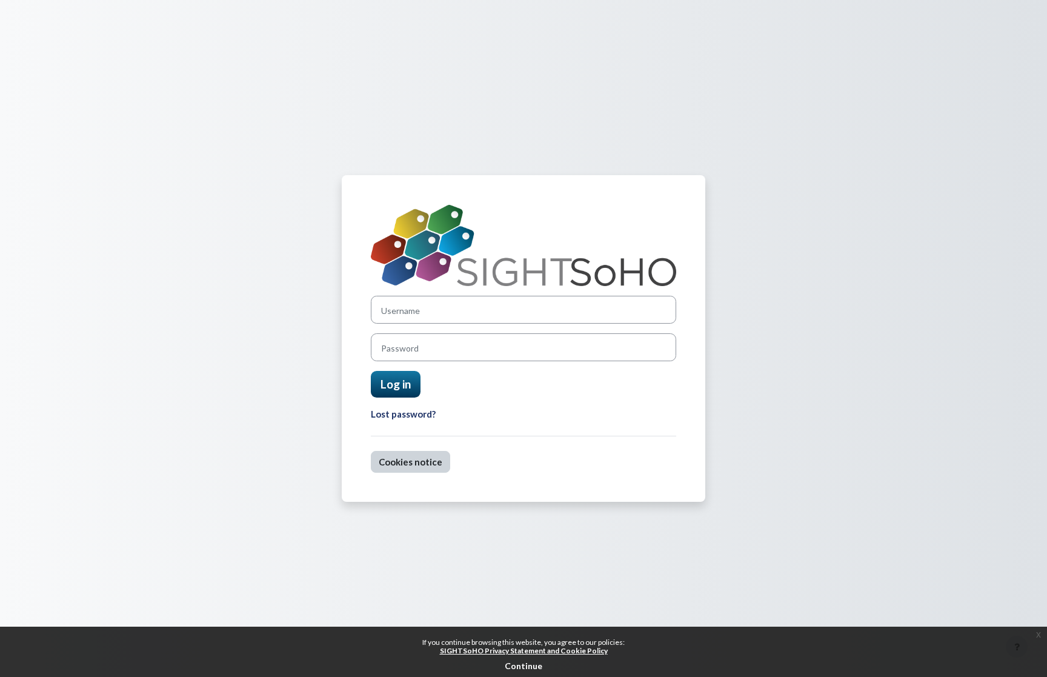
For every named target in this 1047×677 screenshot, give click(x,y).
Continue (523, 666)
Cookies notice (410, 461)
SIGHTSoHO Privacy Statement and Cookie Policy (524, 650)
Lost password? (403, 414)
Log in (396, 384)
